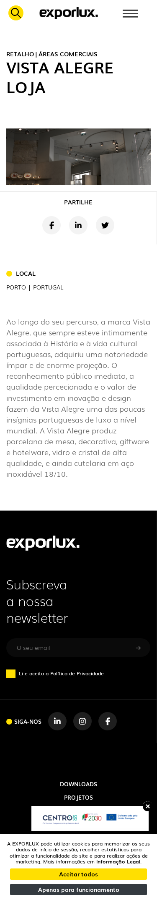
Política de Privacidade (77, 673)
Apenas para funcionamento (78, 889)
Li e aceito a (61, 673)
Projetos (78, 797)
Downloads (78, 784)
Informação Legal (118, 861)
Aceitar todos (78, 874)
